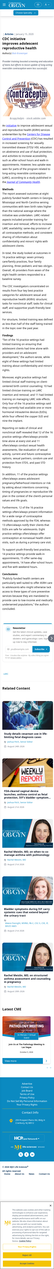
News (31, 1174)
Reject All (27, 1255)
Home (7, 1174)
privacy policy (16, 657)
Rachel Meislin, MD (16, 859)
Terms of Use (27, 1094)
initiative (11, 125)
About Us (19, 1174)
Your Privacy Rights (27, 1104)
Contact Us (27, 1087)
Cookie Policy (25, 1241)
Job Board (27, 1090)
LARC (5, 673)
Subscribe (39, 649)
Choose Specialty (24, 12)
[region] (27, 1235)
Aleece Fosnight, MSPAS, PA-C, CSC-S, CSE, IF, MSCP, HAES (26, 924)
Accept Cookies (27, 1263)
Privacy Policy (27, 1097)
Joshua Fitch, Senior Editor (20, 741)
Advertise (27, 1083)
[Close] (50, 1205)
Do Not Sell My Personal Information (27, 1101)
